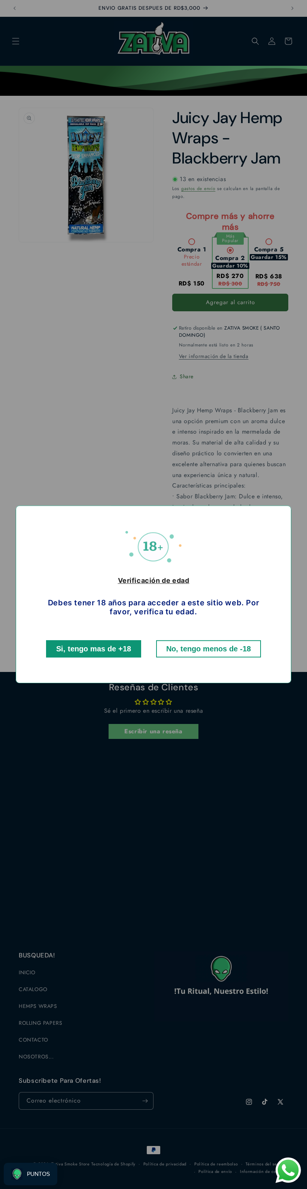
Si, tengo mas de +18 (93, 649)
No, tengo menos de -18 (208, 649)
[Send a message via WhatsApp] (288, 1170)
